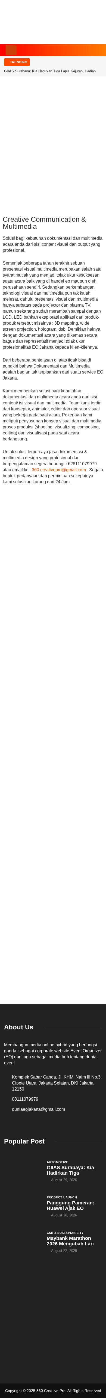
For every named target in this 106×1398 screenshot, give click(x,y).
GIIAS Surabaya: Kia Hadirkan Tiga (70, 1170)
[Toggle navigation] (11, 50)
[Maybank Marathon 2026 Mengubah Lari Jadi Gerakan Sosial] (22, 1242)
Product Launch (62, 1197)
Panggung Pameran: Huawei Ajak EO (70, 1205)
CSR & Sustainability (65, 1232)
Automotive (57, 1162)
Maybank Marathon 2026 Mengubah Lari (70, 1241)
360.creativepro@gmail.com (59, 469)
